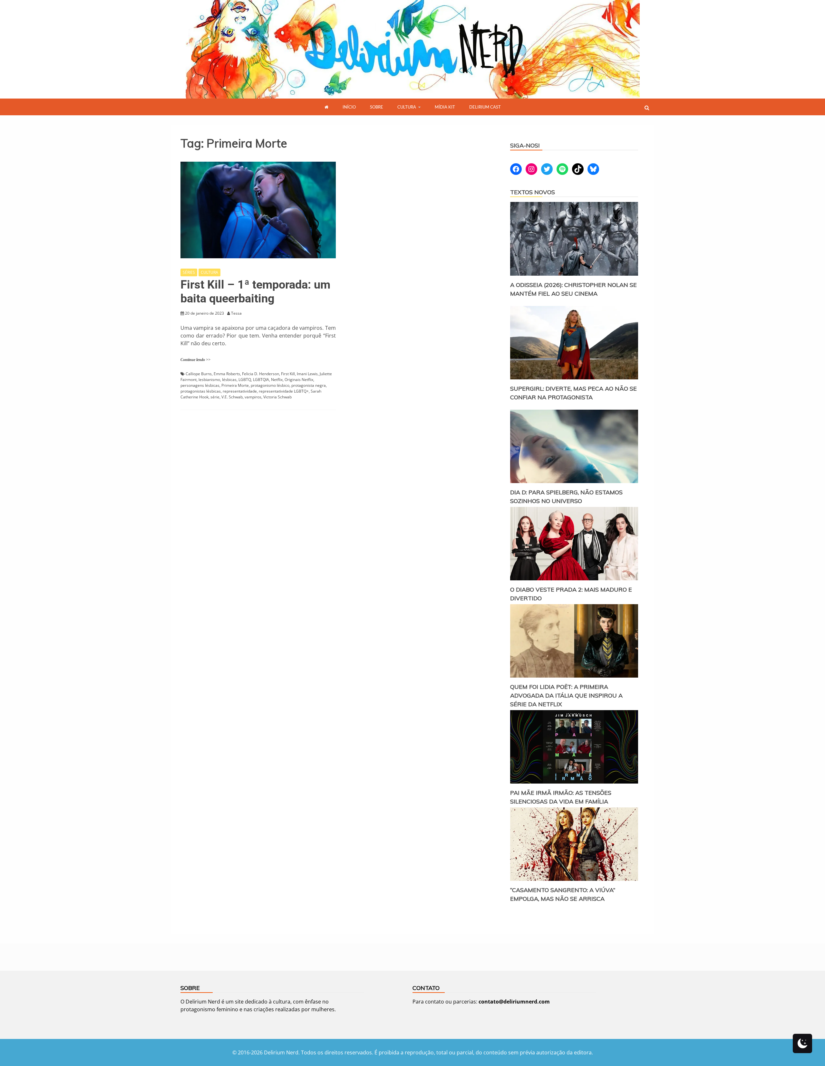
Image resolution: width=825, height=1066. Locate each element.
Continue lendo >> (195, 359)
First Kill (288, 373)
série (214, 397)
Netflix (277, 379)
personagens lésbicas (199, 385)
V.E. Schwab (232, 397)
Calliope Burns (199, 373)
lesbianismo (209, 379)
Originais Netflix (299, 379)
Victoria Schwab (277, 397)
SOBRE (376, 106)
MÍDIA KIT (445, 106)
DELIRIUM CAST (485, 106)
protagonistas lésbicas (200, 391)
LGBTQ (244, 379)
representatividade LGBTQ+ (284, 391)
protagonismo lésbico (270, 385)
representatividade (240, 391)
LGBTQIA (261, 379)
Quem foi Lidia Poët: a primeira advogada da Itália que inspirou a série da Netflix (566, 695)
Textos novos (532, 192)
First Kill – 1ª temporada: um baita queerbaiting (255, 291)
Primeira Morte (235, 385)
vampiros (253, 397)
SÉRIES (189, 272)
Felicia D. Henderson (260, 373)
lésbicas (229, 379)
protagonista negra (308, 385)
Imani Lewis (307, 373)
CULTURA (406, 106)
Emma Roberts (227, 373)
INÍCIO (349, 106)
